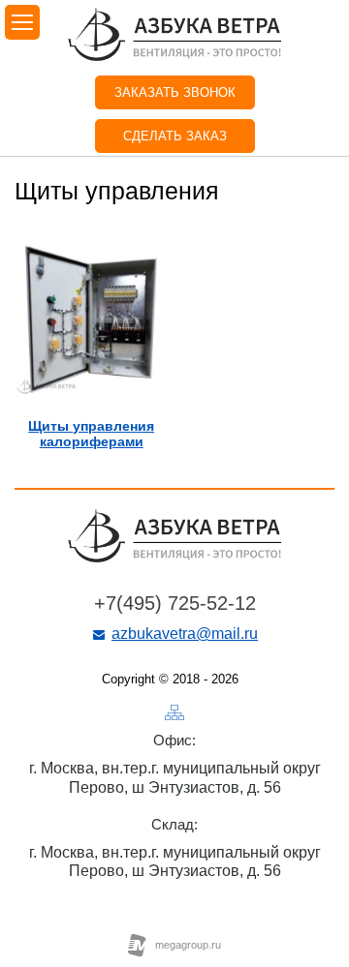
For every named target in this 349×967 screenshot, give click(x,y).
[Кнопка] (174, 712)
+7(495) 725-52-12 (175, 603)
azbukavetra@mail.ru (184, 633)
